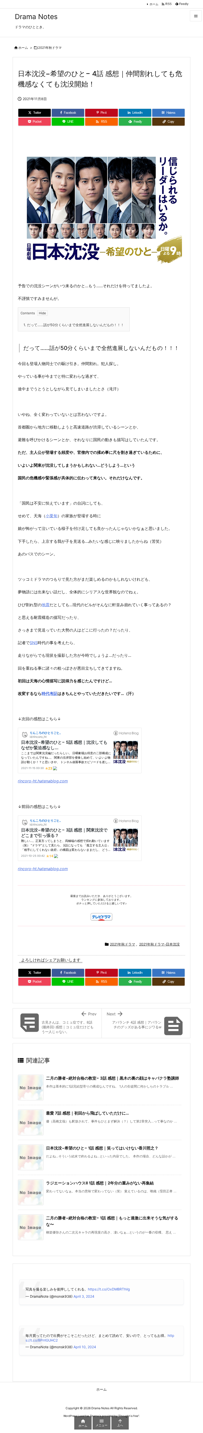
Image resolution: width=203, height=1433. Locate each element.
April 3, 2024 (84, 1296)
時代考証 (49, 693)
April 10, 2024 (85, 1347)
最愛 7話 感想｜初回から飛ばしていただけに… (87, 1113)
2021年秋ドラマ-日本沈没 (159, 944)
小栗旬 (51, 515)
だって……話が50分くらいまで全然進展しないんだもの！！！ (74, 325)
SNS (34, 642)
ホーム (154, 4)
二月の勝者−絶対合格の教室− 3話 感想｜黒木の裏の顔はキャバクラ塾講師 (112, 1078)
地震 (46, 604)
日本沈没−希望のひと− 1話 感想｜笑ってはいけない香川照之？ (102, 1148)
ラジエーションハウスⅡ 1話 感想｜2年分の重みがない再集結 (100, 1182)
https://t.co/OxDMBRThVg (109, 1289)
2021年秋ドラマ (50, 48)
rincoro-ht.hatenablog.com (43, 780)
